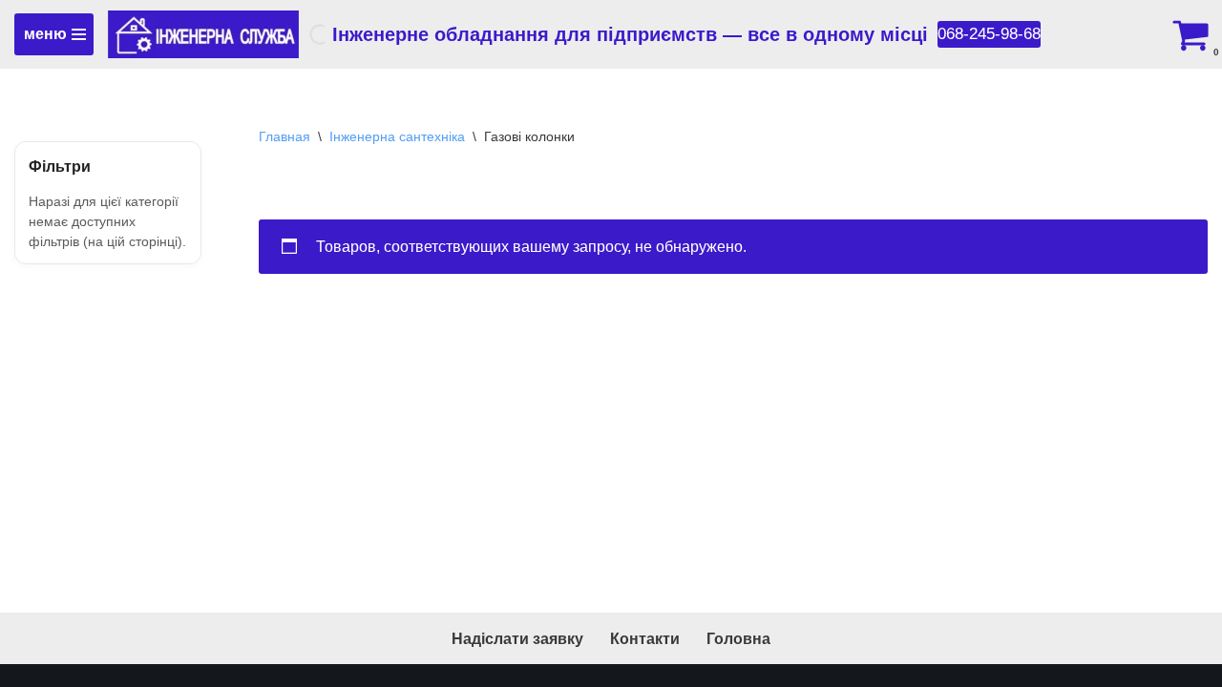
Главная (284, 136)
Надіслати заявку (517, 639)
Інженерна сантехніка (397, 136)
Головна (738, 639)
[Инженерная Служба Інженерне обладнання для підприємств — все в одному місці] (203, 34)
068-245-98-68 (989, 34)
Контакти (645, 639)
